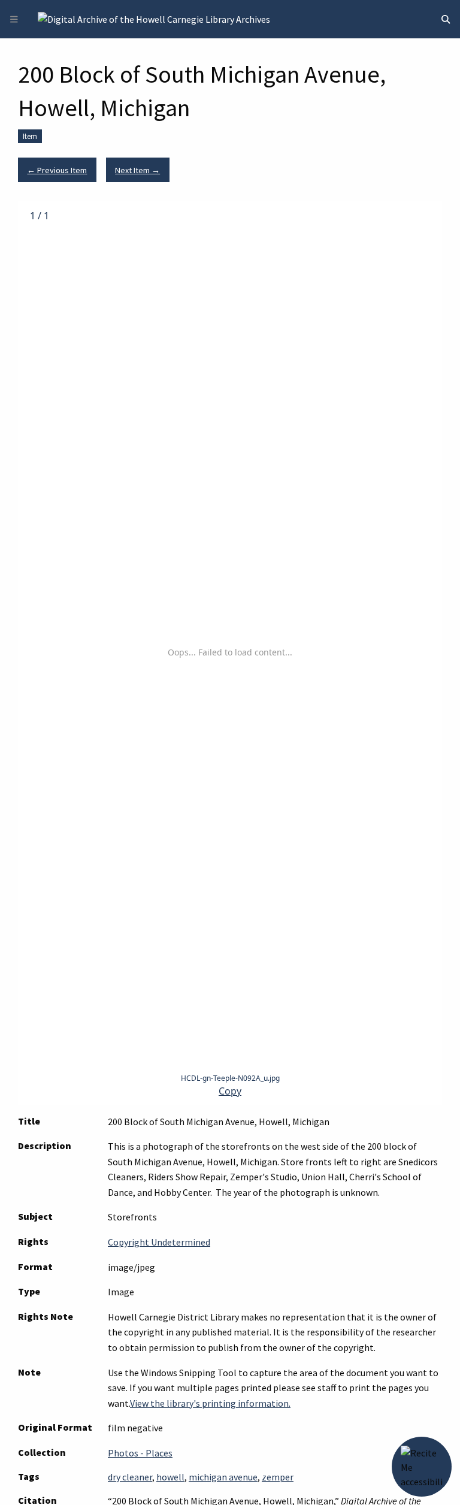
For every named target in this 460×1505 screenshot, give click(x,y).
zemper (277, 1477)
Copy (230, 1091)
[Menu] (14, 19)
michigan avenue (223, 1477)
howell (170, 1477)
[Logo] (154, 18)
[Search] (445, 19)
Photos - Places (140, 1453)
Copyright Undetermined (159, 1242)
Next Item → (137, 170)
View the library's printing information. (210, 1403)
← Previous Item (57, 170)
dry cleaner (130, 1477)
